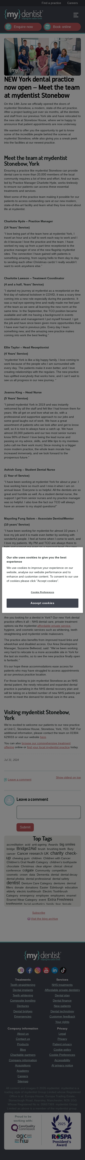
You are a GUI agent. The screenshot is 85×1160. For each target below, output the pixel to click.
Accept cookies (42, 603)
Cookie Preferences (42, 592)
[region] (42, 580)
